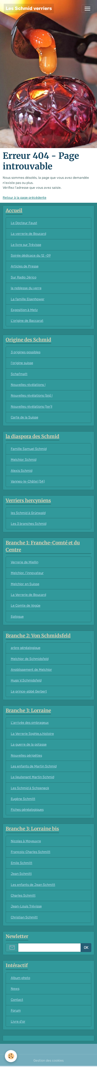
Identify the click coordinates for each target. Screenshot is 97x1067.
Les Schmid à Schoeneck (30, 788)
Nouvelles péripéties (26, 755)
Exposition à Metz (24, 310)
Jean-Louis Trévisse (26, 906)
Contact (17, 1000)
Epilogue (17, 616)
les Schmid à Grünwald (28, 513)
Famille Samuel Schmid (29, 449)
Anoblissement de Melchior (31, 669)
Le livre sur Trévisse (26, 245)
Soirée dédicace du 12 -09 (31, 255)
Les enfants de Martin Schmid (34, 766)
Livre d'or (18, 1021)
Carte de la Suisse (24, 417)
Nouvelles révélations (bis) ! (32, 395)
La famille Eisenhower (27, 299)
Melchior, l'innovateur (27, 573)
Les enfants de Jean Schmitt (33, 885)
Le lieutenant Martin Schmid (32, 777)
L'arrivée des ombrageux (30, 723)
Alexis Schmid (21, 471)
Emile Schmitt (21, 863)
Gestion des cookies (48, 1060)
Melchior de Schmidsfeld (29, 659)
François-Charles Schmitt (30, 852)
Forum (16, 1010)
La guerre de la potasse (29, 744)
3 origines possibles (25, 352)
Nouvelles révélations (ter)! (31, 406)
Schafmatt (19, 374)
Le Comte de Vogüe (25, 605)
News (15, 989)
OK (86, 947)
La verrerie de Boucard (28, 234)
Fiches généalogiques (27, 809)
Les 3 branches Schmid (28, 524)
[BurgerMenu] (87, 9)
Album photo (20, 978)
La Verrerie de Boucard (28, 595)
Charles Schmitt (23, 895)
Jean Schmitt (21, 874)
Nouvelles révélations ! (28, 385)
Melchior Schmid (23, 459)
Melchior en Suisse (25, 584)
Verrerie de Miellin (24, 562)
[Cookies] (11, 1056)
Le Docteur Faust (24, 223)
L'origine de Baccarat (27, 321)
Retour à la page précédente (24, 198)
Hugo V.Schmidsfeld (26, 680)
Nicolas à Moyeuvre (26, 841)
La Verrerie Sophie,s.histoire (32, 734)
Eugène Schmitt (23, 799)
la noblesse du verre (26, 288)
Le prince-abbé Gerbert (29, 691)
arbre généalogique (25, 648)
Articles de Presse (25, 266)
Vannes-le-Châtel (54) (28, 481)
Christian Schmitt (24, 917)
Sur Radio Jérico (23, 277)
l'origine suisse (22, 363)
